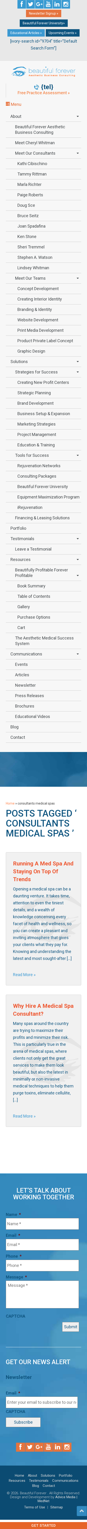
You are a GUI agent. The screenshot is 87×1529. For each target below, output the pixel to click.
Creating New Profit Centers (43, 382)
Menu (15, 104)
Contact (17, 737)
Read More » (24, 974)
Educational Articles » (26, 33)
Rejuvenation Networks (39, 465)
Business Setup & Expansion (43, 413)
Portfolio (18, 528)
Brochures (24, 706)
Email (13, 1235)
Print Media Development (40, 330)
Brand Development (35, 403)
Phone (14, 1256)
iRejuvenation (29, 507)
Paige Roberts (30, 194)
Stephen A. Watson (34, 257)
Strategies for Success (36, 372)
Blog (14, 726)
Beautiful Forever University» (44, 23)
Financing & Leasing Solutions (42, 517)
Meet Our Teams (30, 278)
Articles (22, 674)
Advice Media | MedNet (57, 1499)
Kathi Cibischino (32, 163)
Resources (20, 559)
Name (13, 1214)
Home (10, 803)
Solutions (19, 361)
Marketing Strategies (36, 424)
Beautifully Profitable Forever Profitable (41, 572)
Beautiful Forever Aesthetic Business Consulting (40, 129)
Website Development (37, 319)
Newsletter (25, 685)
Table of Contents (33, 596)
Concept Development (38, 288)
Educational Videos (32, 716)
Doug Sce (26, 205)
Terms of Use (34, 1507)
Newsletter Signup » (43, 13)
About (15, 116)
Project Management (36, 434)
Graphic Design (31, 351)
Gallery (23, 606)
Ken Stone (26, 236)
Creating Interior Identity (39, 299)
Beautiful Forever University (42, 486)
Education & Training (36, 444)
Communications (26, 654)
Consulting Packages (36, 476)
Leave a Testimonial (33, 549)
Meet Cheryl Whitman (35, 142)
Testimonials (22, 538)
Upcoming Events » (63, 33)
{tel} (47, 87)
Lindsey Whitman (33, 267)
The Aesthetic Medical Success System (44, 641)
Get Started (43, 1525)
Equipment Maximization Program (48, 497)
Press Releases (29, 695)
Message (16, 1277)
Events (21, 664)
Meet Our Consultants (35, 153)
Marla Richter (29, 184)
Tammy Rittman (32, 174)
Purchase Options (33, 617)
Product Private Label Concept (45, 340)
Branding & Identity (34, 309)
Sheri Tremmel (31, 246)
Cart (21, 627)
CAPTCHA (15, 1316)
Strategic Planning (34, 392)
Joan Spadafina (31, 226)
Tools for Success (32, 455)
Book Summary (31, 585)
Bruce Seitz (28, 215)
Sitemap (56, 1507)
